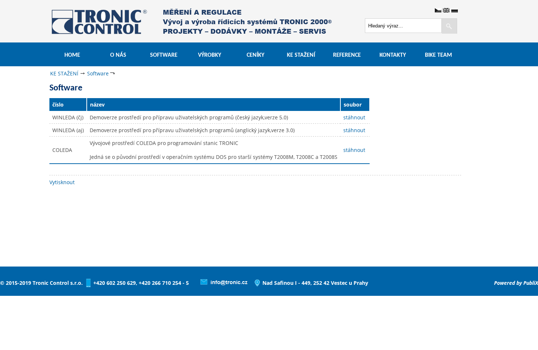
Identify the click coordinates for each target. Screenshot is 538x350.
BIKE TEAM (438, 55)
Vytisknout (62, 182)
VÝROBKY (209, 55)
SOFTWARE (164, 55)
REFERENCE (347, 55)
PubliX (530, 282)
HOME (72, 55)
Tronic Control (78, 21)
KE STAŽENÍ (301, 55)
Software (98, 73)
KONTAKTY (393, 55)
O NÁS (118, 55)
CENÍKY (255, 55)
